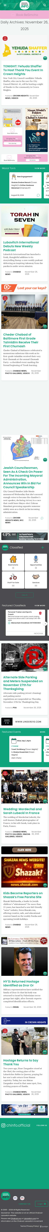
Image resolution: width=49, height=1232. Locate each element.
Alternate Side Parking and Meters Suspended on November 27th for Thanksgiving (23, 683)
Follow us (42, 1125)
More (42, 732)
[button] (45, 186)
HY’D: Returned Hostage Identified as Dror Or (21, 983)
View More (40, 168)
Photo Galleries (13, 373)
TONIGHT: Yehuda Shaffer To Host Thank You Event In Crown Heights (23, 70)
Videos (14, 98)
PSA (15, 707)
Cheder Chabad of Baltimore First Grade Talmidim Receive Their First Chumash (20, 340)
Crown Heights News (12, 519)
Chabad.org (16, 1218)
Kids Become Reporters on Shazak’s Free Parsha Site (23, 895)
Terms (23, 1226)
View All (24, 595)
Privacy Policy (32, 1226)
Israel (16, 1007)
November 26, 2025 (34, 96)
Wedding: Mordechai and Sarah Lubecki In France (22, 811)
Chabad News (13, 273)
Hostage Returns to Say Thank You (20, 1062)
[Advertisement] (24, 407)
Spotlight (44, 1226)
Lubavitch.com (30, 1218)
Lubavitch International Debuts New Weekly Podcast (21, 246)
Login (40, 1203)
